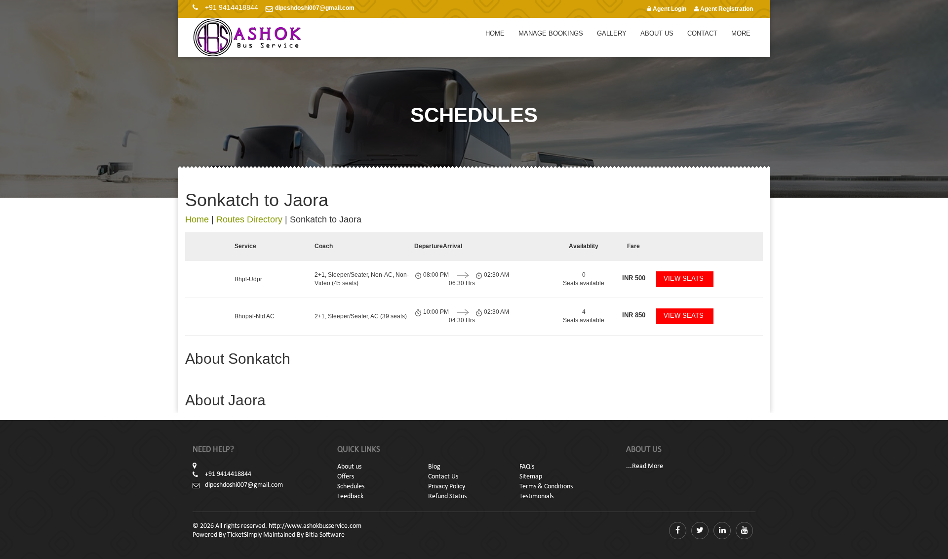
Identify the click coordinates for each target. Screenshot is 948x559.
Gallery (612, 33)
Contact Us (443, 476)
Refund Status (447, 496)
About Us (656, 33)
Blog (434, 467)
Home (495, 33)
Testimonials (536, 496)
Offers (345, 476)
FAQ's (526, 467)
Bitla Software (325, 535)
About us (349, 467)
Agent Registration (726, 8)
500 (633, 278)
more (740, 33)
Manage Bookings (550, 33)
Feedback (350, 496)
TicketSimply (244, 535)
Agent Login (668, 8)
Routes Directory (249, 219)
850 (633, 315)
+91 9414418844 (231, 7)
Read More (647, 466)
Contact (702, 33)
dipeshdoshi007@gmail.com (315, 7)
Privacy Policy (446, 486)
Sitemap (530, 476)
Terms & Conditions (546, 486)
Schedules (350, 486)
